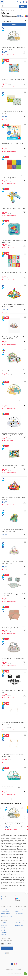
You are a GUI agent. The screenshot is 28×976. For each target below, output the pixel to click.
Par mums (3, 908)
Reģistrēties (7, 948)
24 (24, 799)
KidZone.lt (3, 935)
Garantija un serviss (5, 911)
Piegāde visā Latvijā (19, 909)
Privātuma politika (18, 922)
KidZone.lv (3, 923)
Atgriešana (17, 911)
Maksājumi (17, 908)
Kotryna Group (4, 925)
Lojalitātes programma (5, 913)
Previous (2, 817)
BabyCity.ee (3, 929)
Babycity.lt (3, 927)
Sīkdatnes (17, 927)
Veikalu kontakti (4, 914)
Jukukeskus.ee (4, 930)
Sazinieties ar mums (19, 914)
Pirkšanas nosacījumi (19, 913)
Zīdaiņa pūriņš (4, 909)
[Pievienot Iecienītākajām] (25, 28)
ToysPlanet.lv (3, 922)
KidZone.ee (3, 934)
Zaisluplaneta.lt (4, 932)
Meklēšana (22, 6)
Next (25, 817)
